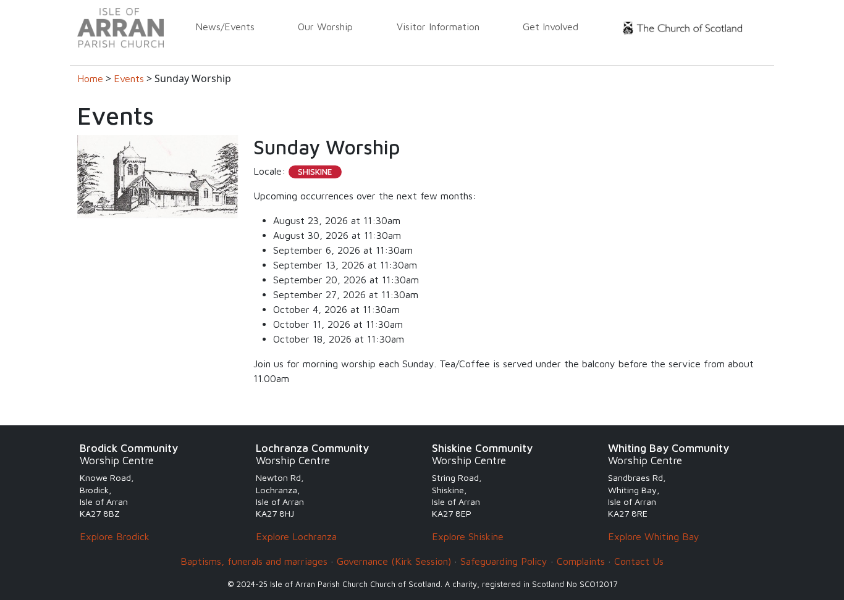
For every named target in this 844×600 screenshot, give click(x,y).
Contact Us (639, 561)
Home (90, 78)
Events (129, 78)
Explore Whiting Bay (653, 536)
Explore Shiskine (468, 536)
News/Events (225, 26)
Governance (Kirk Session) (394, 561)
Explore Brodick (115, 536)
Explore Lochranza (296, 536)
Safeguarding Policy (503, 561)
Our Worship (325, 26)
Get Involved (550, 26)
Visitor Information (438, 26)
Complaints (581, 561)
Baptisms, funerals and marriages (253, 561)
